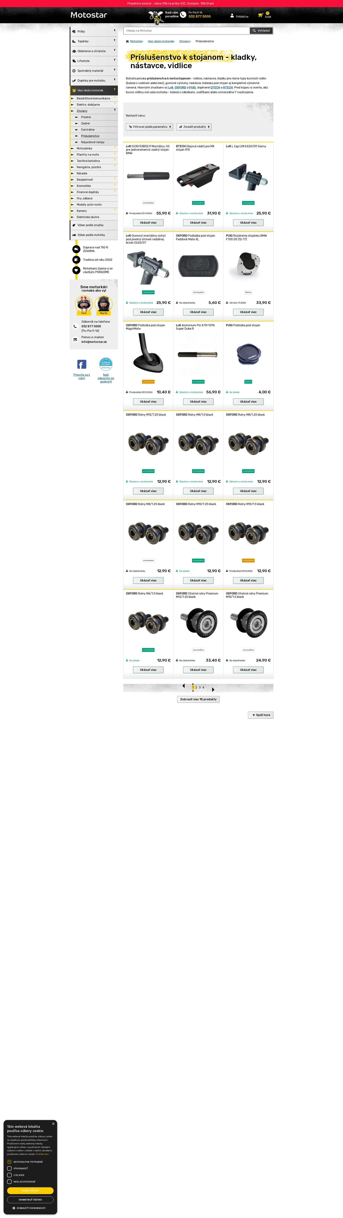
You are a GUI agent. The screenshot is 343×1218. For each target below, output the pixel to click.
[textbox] (198, 31)
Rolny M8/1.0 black (194, 414)
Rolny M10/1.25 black (196, 504)
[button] (30, 1208)
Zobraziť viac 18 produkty (198, 699)
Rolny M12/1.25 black (146, 414)
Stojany (184, 41)
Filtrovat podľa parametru (150, 126)
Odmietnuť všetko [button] (30, 1199)
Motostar (136, 41)
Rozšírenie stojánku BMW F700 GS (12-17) (246, 237)
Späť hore (263, 715)
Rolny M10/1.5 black (245, 504)
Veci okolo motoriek (161, 41)
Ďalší (213, 688)
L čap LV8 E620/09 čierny (246, 146)
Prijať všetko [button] (30, 1190)
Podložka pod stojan (243, 325)
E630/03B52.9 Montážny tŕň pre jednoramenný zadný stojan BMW (148, 150)
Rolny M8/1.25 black (245, 414)
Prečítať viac (42, 1154)
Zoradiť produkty (194, 126)
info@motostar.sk (94, 342)
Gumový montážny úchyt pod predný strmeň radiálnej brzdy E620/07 (146, 239)
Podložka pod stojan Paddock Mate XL (195, 237)
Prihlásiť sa (242, 16)
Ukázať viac (148, 222)
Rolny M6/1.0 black (144, 593)
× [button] (53, 1124)
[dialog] (30, 1167)
